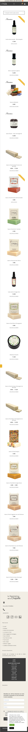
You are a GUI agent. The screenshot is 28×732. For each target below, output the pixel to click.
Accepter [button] (12, 724)
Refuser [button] (11, 728)
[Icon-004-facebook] (8, 617)
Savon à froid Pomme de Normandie (14, 197)
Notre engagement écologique (9, 634)
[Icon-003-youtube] (16, 617)
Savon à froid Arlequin (14, 451)
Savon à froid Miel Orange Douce (14, 483)
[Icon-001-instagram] (12, 617)
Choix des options (14, 106)
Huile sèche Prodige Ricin (14, 292)
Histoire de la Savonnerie (8, 630)
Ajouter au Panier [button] (14, 75)
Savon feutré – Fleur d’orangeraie (14, 133)
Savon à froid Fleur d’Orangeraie (14, 323)
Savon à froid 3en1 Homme (14, 229)
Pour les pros (6, 639)
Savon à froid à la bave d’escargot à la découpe (14, 387)
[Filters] (1, 366)
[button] (14, 3)
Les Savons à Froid (7, 632)
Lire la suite (14, 43)
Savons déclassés (14, 102)
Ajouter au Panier (14, 170)
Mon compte (6, 641)
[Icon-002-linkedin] (20, 617)
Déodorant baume (14, 354)
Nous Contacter (6, 636)
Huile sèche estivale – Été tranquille (14, 39)
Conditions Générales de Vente (9, 645)
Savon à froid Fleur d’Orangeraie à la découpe (14, 419)
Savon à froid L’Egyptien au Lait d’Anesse (14, 514)
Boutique (5, 628)
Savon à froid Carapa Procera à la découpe (14, 165)
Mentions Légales (7, 643)
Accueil (4, 626)
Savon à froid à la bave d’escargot (14, 577)
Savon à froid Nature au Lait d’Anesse (14, 545)
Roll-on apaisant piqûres (14, 70)
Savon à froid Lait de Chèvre (14, 260)
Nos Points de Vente (7, 638)
